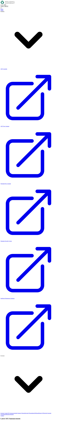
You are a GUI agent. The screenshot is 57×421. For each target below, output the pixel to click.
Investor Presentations (30, 413)
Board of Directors (43, 413)
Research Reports (10, 414)
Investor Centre (4, 413)
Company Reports (21, 413)
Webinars (37, 413)
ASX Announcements (12, 413)
